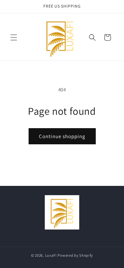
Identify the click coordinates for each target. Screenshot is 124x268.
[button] (13, 37)
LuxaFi (51, 255)
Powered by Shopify (75, 255)
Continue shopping (62, 136)
